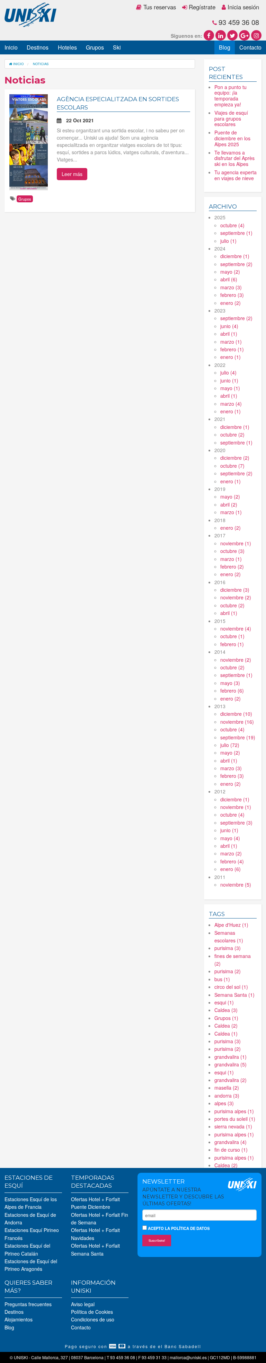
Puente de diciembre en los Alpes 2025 (232, 138)
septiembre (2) (236, 264)
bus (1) (222, 979)
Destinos (37, 47)
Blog (224, 47)
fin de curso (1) (231, 1149)
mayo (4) (230, 838)
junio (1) (229, 380)
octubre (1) (232, 636)
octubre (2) (232, 434)
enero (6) (230, 868)
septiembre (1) (236, 232)
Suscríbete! (157, 1240)
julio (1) (228, 240)
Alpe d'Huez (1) (231, 924)
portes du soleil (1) (234, 1118)
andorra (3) (226, 1095)
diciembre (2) (234, 457)
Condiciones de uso (92, 1319)
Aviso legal (83, 1304)
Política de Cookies (92, 1311)
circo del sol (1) (231, 986)
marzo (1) (231, 341)
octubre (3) (232, 550)
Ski (117, 47)
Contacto (250, 47)
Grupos (95, 47)
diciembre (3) (234, 589)
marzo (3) (231, 287)
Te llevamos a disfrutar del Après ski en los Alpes (234, 158)
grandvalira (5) (230, 1064)
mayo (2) (230, 271)
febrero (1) (232, 349)
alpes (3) (224, 1103)
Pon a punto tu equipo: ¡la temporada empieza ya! (230, 95)
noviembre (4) (235, 628)
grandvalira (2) (230, 1079)
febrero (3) (232, 294)
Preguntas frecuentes (28, 1304)
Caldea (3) (226, 1009)
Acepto (178, 1228)
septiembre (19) (237, 737)
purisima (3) (227, 947)
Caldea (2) (226, 1025)
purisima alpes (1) (234, 1111)
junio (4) (229, 326)
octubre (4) (232, 225)
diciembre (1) (234, 256)
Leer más (72, 173)
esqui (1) (224, 1002)
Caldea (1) (226, 1033)
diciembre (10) (236, 713)
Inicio (11, 47)
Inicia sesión (242, 7)
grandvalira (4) (230, 1141)
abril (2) (228, 504)
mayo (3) (230, 682)
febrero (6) (232, 690)
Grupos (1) (226, 1017)
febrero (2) (232, 566)
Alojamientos (19, 1319)
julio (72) (229, 744)
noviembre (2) (235, 597)
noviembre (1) (235, 543)
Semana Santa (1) (234, 994)
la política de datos (187, 1228)
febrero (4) (232, 861)
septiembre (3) (236, 822)
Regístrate (201, 7)
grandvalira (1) (230, 1056)
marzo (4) (231, 403)
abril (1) (228, 333)
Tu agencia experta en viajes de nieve (235, 175)
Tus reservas (159, 7)
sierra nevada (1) (233, 1126)
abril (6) (228, 279)
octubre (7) (232, 465)
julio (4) (228, 372)
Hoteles (67, 47)
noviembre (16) (237, 721)
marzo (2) (231, 853)
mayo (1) (230, 388)
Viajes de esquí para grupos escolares (231, 118)
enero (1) (230, 356)
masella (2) (226, 1087)
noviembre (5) (235, 884)
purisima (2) (227, 971)
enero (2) (230, 302)
